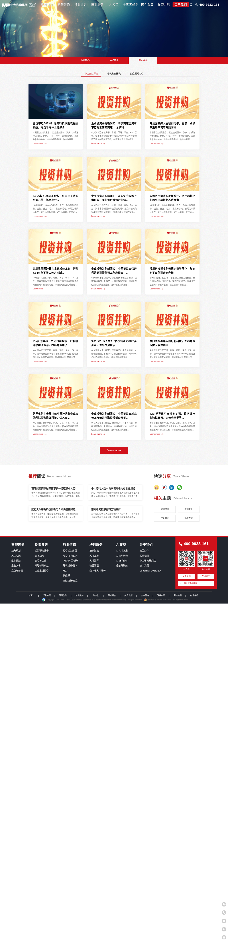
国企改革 (147, 4)
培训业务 (97, 4)
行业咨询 (80, 4)
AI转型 (114, 4)
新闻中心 (85, 60)
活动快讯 (114, 60)
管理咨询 (64, 4)
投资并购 (164, 4)
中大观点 (142, 60)
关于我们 (181, 4)
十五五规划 (130, 4)
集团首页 (47, 4)
